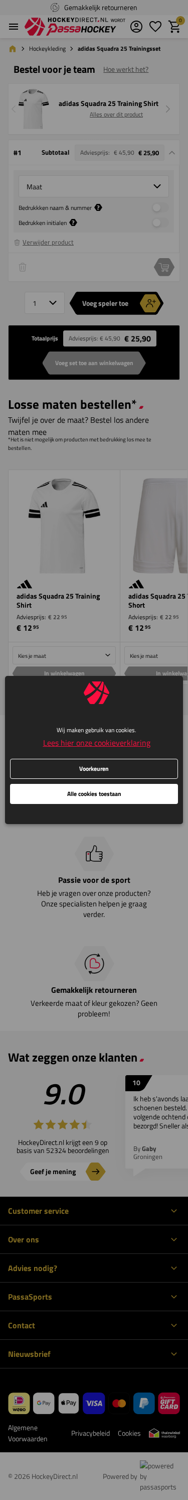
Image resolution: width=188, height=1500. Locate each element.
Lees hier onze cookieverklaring (96, 743)
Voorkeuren (94, 768)
